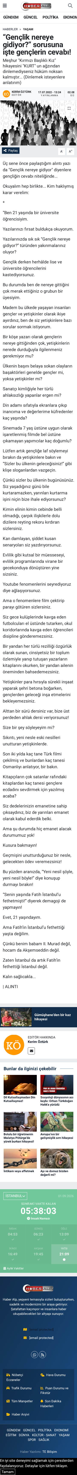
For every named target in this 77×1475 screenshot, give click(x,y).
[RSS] (42, 1354)
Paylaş (13, 150)
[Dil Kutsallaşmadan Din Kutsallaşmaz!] (20, 1084)
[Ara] (70, 6)
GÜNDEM (10, 17)
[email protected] (42, 1329)
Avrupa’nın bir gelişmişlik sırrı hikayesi (56, 1136)
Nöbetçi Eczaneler (14, 1377)
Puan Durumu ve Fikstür (54, 1390)
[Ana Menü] (5, 6)
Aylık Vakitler (15, 1268)
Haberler (10, 29)
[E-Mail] (31, 1050)
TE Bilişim (49, 1452)
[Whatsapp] (34, 1354)
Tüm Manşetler (22, 1401)
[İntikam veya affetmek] (20, 1158)
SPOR (32, 1440)
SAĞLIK (43, 1440)
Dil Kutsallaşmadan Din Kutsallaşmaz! (19, 1099)
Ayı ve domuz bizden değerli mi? (54, 1172)
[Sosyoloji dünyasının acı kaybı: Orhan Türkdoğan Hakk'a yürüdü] (57, 1084)
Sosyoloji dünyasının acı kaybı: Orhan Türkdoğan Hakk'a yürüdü (56, 1101)
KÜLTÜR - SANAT (44, 1435)
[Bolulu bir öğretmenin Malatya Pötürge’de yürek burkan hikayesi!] (20, 1121)
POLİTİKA (50, 17)
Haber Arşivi (20, 1414)
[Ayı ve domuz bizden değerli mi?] (57, 1158)
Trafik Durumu (21, 1388)
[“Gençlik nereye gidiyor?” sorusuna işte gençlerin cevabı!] (38, 122)
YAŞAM (28, 29)
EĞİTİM (11, 1435)
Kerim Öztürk (38, 1042)
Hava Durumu (55, 1375)
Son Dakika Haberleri (50, 1403)
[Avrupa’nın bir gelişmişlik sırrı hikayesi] (57, 1121)
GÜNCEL (30, 17)
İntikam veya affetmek (19, 1171)
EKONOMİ (61, 1430)
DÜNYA (24, 1435)
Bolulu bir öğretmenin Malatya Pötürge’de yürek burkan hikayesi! (19, 1137)
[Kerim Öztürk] (14, 1044)
